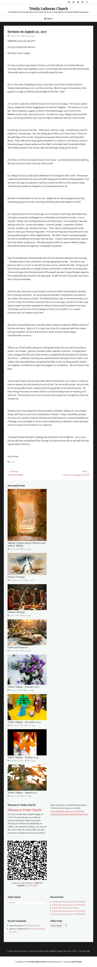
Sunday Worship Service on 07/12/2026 (68, 911)
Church (12, 462)
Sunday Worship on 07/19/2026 (65, 908)
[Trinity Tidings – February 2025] (27, 669)
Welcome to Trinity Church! (25, 810)
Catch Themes (76, 962)
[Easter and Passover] (27, 632)
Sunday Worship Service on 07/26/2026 (68, 905)
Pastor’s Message (16, 576)
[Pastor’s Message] (27, 564)
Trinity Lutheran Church (48, 8)
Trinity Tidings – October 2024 (23, 757)
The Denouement (32, 925)
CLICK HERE (32, 885)
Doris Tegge (27, 549)
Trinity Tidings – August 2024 (22, 792)
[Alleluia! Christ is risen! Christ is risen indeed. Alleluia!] (27, 514)
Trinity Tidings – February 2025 (23, 686)
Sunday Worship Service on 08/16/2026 (68, 901)
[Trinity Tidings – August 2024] (27, 777)
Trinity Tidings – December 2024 (24, 722)
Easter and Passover (18, 647)
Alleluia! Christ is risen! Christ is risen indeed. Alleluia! (27, 544)
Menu (50, 18)
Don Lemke (31, 580)
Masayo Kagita (29, 36)
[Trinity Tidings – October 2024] (27, 742)
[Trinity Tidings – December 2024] (27, 707)
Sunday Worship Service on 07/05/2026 (68, 914)
